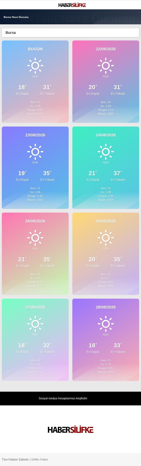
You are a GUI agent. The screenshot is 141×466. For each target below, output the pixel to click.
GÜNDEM (11, 37)
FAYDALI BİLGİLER (16, 82)
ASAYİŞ (10, 45)
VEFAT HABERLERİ (17, 67)
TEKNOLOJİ (12, 59)
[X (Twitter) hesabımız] (38, 460)
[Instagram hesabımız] (56, 460)
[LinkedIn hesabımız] (94, 460)
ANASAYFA (12, 30)
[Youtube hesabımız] (75, 460)
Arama (103, 17)
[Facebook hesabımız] (19, 460)
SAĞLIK (10, 52)
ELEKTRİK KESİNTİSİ (18, 74)
